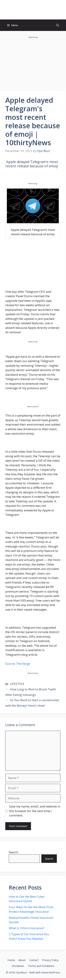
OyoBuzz (33, 10)
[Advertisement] (33, 265)
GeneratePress (50, 972)
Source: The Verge (17, 664)
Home (11, 960)
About (22, 960)
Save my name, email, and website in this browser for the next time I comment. (34, 810)
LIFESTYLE (17, 684)
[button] (57, 25)
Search (13, 852)
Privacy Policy (50, 960)
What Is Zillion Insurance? (26, 928)
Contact (34, 960)
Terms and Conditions (41, 966)
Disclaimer (18, 966)
